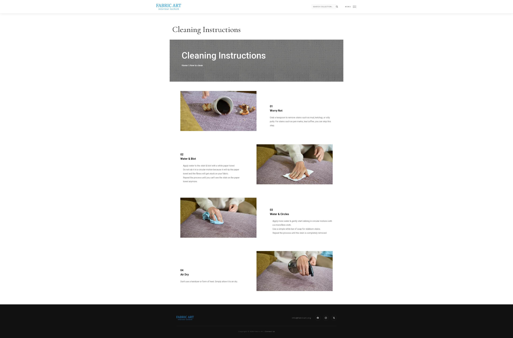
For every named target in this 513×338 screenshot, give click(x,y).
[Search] (337, 7)
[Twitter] (334, 318)
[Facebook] (318, 318)
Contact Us (270, 331)
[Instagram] (326, 318)
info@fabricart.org (301, 318)
